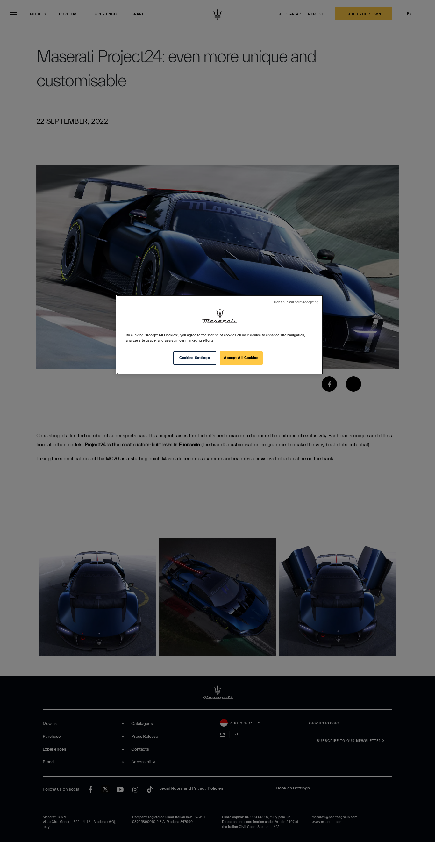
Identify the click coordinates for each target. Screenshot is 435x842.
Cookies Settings (194, 358)
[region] (219, 334)
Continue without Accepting (296, 302)
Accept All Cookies (241, 358)
